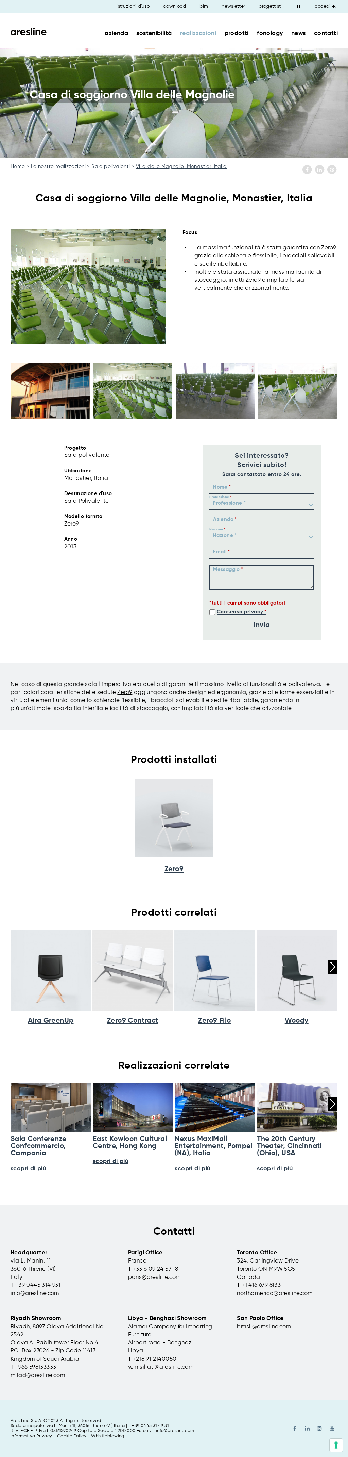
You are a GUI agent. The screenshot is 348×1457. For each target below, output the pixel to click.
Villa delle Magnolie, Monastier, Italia (181, 166)
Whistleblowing (107, 1436)
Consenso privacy (240, 611)
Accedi (323, 6)
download (174, 6)
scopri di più (28, 1168)
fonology (270, 33)
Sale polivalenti (110, 166)
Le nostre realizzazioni (58, 166)
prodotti (237, 33)
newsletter (233, 6)
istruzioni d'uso (133, 6)
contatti (326, 33)
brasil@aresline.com (264, 1327)
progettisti (270, 6)
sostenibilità (154, 33)
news (298, 33)
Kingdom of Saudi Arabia (45, 1359)
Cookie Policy (71, 1436)
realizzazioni (198, 33)
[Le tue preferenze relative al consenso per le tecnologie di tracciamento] (336, 1445)
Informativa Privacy (31, 1436)
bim (203, 6)
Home (18, 166)
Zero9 (328, 248)
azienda (116, 33)
